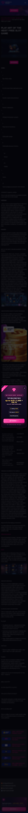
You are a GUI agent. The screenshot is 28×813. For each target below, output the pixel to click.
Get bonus (13, 421)
